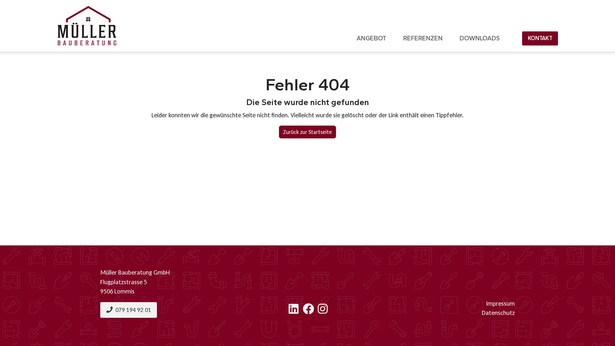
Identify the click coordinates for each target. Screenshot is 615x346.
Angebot (371, 38)
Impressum (500, 303)
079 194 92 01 (132, 310)
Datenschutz (498, 313)
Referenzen (423, 38)
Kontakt (540, 38)
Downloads (480, 38)
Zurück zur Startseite (307, 132)
